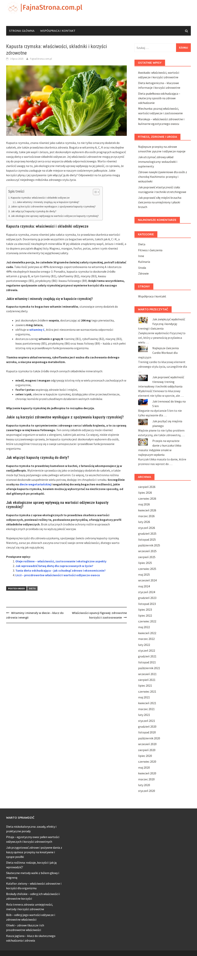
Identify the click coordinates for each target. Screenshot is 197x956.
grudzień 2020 (147, 726)
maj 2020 (144, 767)
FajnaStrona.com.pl (41, 58)
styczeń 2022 (146, 650)
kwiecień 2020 (147, 773)
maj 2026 (144, 504)
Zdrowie (143, 273)
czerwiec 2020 (147, 761)
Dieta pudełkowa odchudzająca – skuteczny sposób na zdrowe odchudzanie (159, 98)
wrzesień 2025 (147, 551)
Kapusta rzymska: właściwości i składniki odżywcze (40, 197)
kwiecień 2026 (147, 510)
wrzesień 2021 (147, 674)
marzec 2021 (146, 709)
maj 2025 (144, 574)
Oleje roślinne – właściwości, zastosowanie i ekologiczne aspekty (60, 561)
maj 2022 (144, 627)
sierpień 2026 (146, 487)
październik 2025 (149, 545)
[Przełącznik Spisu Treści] (94, 192)
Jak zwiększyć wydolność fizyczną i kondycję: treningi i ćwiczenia (161, 323)
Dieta (32, 588)
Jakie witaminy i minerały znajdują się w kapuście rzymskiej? (48, 202)
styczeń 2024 (146, 592)
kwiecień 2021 (147, 703)
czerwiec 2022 (147, 621)
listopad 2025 (147, 539)
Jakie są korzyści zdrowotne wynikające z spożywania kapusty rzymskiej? (53, 206)
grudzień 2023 (147, 598)
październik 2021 (149, 668)
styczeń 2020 (146, 791)
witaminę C (37, 329)
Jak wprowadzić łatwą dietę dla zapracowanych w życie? (54, 566)
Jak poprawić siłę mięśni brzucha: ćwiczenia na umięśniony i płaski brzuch (160, 202)
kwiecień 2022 (147, 633)
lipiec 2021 (145, 685)
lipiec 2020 (145, 756)
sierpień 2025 (146, 557)
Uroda (142, 268)
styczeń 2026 (146, 528)
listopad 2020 (147, 732)
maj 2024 (144, 586)
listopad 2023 (147, 604)
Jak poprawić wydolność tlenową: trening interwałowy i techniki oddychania (161, 381)
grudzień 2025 (147, 533)
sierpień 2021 (146, 680)
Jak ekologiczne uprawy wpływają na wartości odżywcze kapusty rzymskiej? (55, 216)
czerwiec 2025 (147, 569)
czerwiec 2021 (147, 691)
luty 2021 (144, 715)
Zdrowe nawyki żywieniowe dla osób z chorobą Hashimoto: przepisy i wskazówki (162, 176)
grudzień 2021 (147, 656)
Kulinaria (144, 262)
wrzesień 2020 (147, 744)
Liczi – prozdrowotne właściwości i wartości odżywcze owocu (57, 575)
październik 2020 (149, 738)
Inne (141, 256)
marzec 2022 (146, 639)
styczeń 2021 (146, 721)
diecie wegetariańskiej (35, 484)
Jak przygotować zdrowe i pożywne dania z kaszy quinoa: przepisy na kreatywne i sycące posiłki (34, 852)
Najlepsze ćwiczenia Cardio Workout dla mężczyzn (158, 352)
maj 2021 (144, 697)
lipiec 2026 (145, 492)
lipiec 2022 (145, 615)
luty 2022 (144, 645)
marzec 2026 (146, 516)
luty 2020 (144, 785)
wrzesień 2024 (147, 580)
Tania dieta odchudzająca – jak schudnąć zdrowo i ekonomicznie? (60, 570)
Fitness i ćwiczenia (150, 250)
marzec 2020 (146, 779)
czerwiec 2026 (147, 498)
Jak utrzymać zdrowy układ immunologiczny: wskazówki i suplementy (157, 161)
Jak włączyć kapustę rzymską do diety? (33, 211)
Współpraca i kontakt (57, 30)
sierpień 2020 (146, 750)
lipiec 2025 (145, 563)
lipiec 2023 (145, 609)
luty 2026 (144, 522)
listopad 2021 (147, 662)
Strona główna (21, 30)
